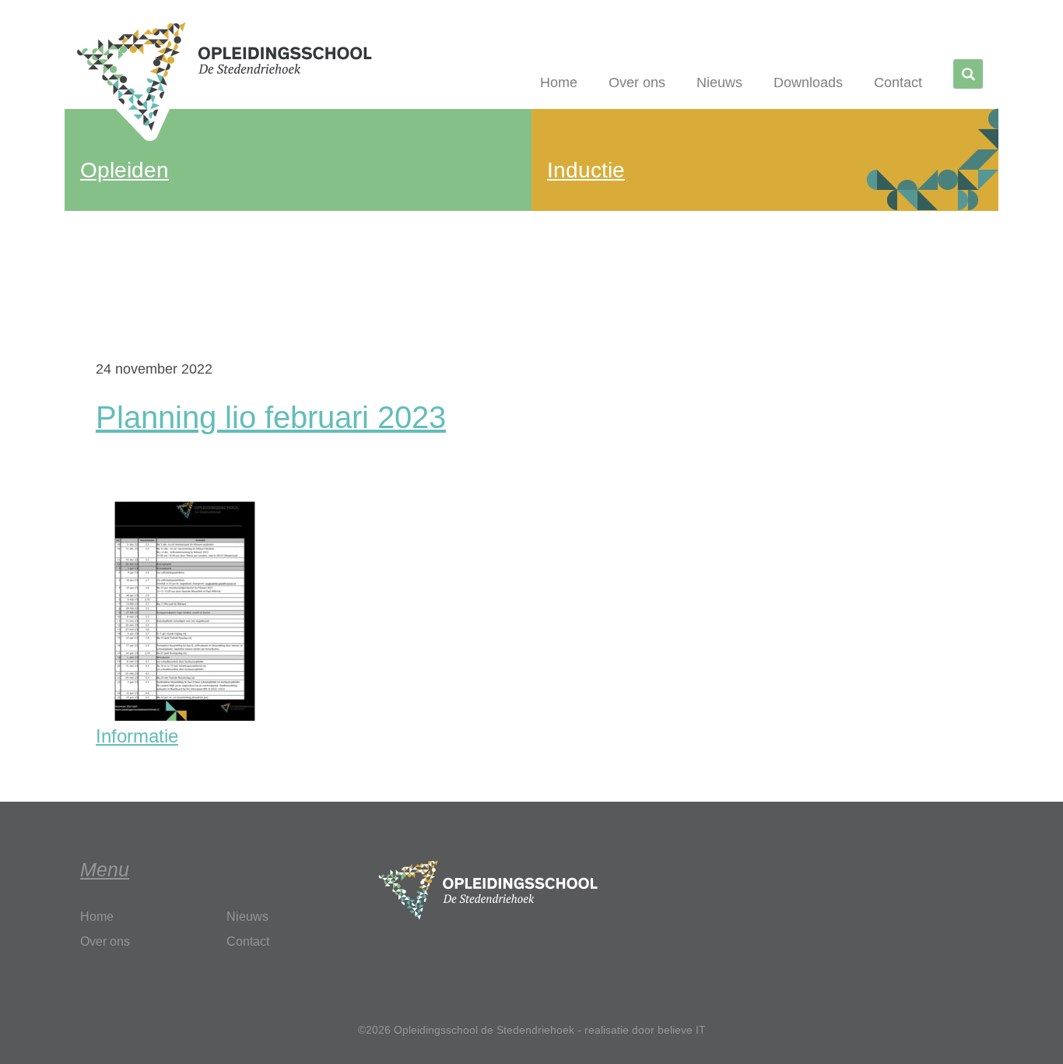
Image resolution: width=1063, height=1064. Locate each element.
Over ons (637, 82)
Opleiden (124, 170)
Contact (898, 82)
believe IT (682, 1030)
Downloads (808, 82)
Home (558, 82)
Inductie (586, 170)
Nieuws (719, 82)
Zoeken (971, 75)
